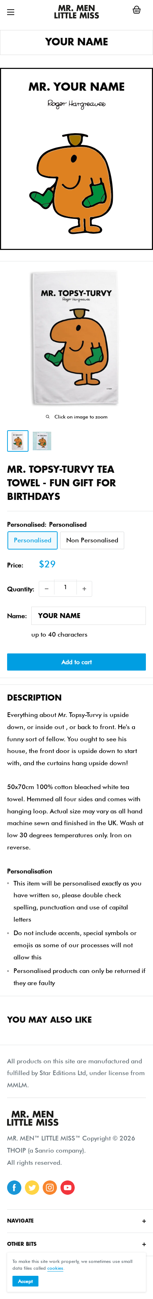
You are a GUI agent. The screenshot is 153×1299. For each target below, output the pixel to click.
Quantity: (21, 589)
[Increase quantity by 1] (84, 588)
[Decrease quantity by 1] (46, 588)
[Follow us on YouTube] (67, 1187)
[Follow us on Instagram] (50, 1187)
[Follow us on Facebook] (14, 1187)
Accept (25, 1281)
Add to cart (77, 662)
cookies (55, 1268)
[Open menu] (10, 12)
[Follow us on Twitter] (32, 1187)
